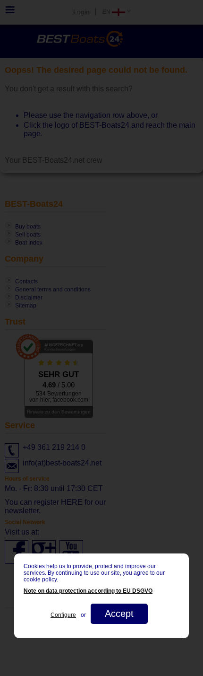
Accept (119, 613)
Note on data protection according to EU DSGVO (88, 591)
